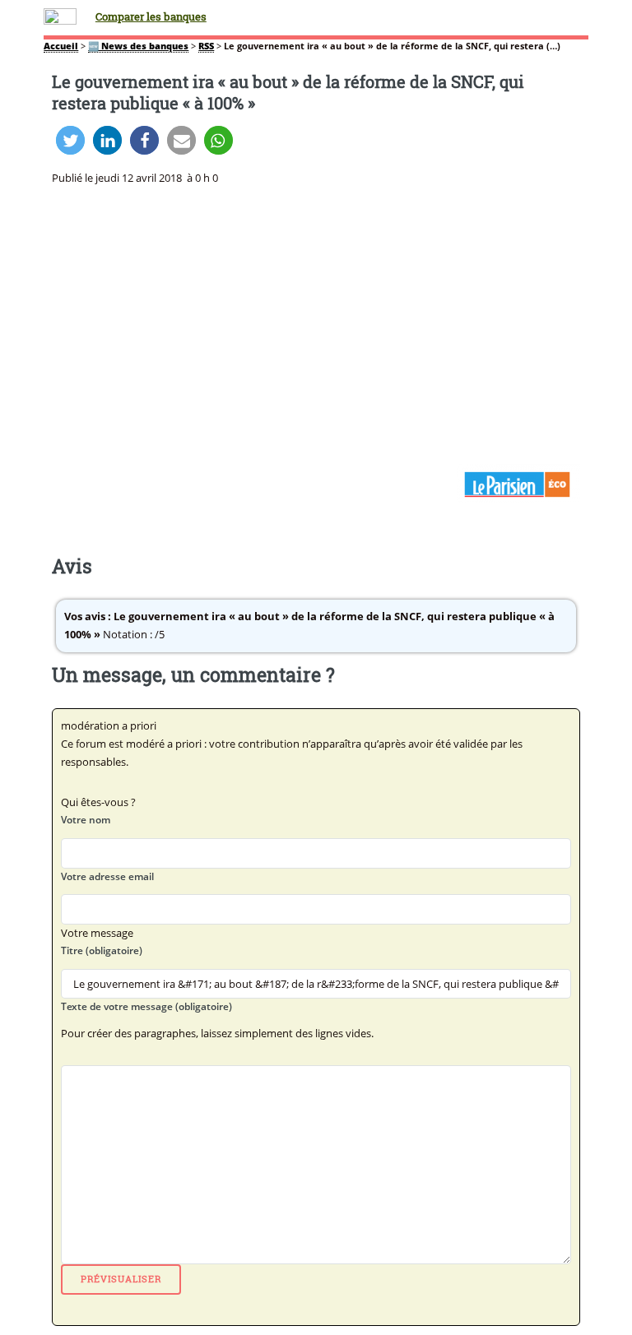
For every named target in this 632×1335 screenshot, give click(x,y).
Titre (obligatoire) (101, 950)
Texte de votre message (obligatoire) (146, 1006)
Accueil (61, 46)
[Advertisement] (316, 325)
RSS (206, 46)
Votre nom (85, 820)
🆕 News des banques (138, 46)
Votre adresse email (107, 876)
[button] (70, 140)
